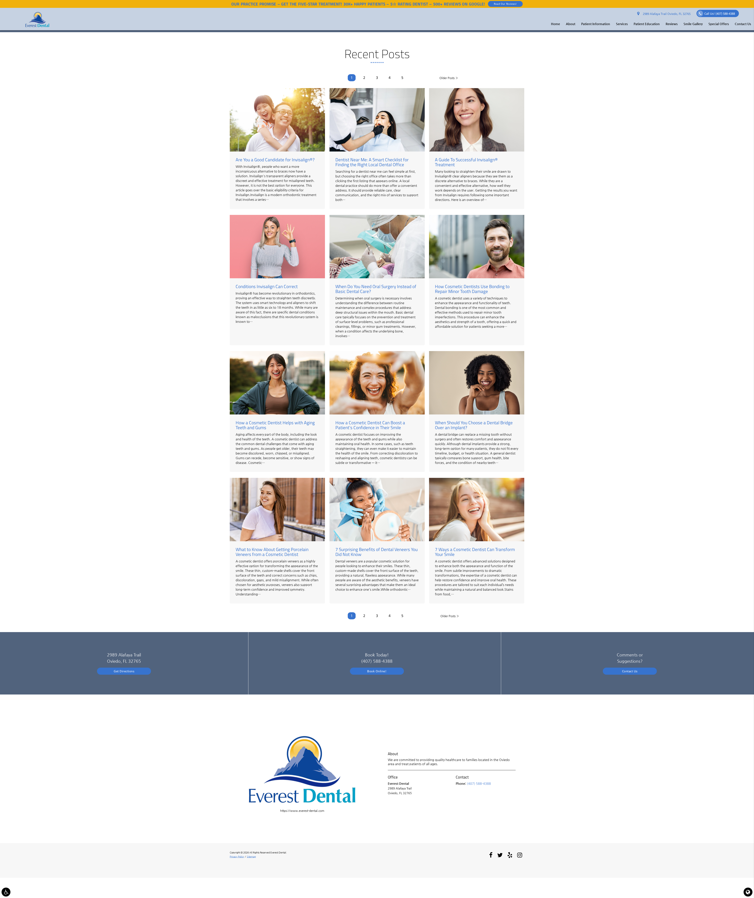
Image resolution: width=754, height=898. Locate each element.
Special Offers (718, 24)
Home (555, 24)
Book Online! (376, 671)
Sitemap (251, 856)
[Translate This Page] (748, 892)
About (570, 24)
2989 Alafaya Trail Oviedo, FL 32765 (666, 14)
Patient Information (595, 24)
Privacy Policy (237, 856)
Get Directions (124, 671)
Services (622, 24)
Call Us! (719, 14)
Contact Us (743, 24)
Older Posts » (448, 77)
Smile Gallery (693, 24)
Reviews (672, 24)
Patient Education (647, 24)
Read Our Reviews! (505, 3)
